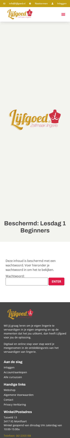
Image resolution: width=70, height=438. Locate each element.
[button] (63, 14)
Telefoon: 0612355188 (17, 435)
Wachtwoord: (15, 276)
